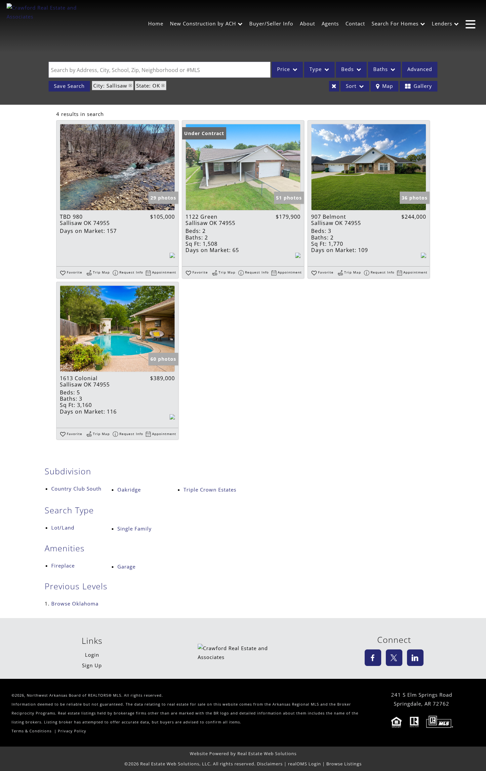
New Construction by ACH (203, 23)
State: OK (148, 85)
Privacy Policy (72, 731)
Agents (330, 23)
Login (92, 654)
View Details (117, 167)
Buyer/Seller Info (271, 23)
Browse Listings (344, 764)
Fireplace (63, 565)
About (307, 23)
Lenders (442, 23)
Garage (126, 566)
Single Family (134, 528)
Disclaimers (270, 764)
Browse (75, 603)
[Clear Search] (334, 86)
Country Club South (76, 488)
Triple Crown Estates (209, 489)
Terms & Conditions (32, 731)
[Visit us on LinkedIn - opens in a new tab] (415, 657)
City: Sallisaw (110, 85)
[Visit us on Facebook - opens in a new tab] (373, 657)
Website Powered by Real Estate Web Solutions (243, 753)
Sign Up (92, 665)
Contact (355, 23)
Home (155, 23)
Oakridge (129, 489)
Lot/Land (62, 527)
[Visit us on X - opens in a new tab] (394, 657)
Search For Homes (395, 23)
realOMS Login (304, 764)
